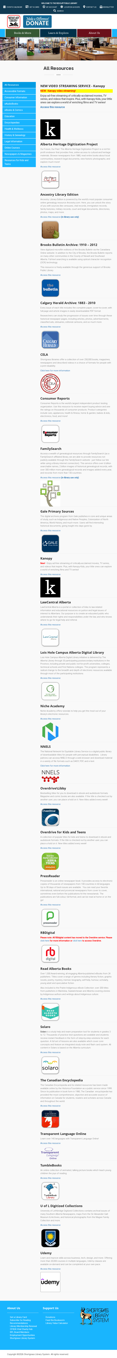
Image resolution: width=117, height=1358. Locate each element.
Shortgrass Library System (22, 1338)
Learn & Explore (58, 33)
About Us (94, 33)
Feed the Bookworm (55, 1320)
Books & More (22, 33)
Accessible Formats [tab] (15, 91)
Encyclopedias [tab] (12, 122)
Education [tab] (10, 116)
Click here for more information (55, 370)
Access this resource (50, 166)
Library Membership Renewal (23, 1326)
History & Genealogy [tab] (15, 135)
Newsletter (108, 7)
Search (60, 11)
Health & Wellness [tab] (14, 129)
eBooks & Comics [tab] (14, 110)
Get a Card (34, 7)
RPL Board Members (19, 1332)
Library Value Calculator (57, 1323)
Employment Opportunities (22, 1335)
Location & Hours (72, 7)
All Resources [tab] (12, 85)
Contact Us (91, 7)
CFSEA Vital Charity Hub (21, 1329)
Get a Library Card (18, 1317)
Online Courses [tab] (12, 147)
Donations (50, 1317)
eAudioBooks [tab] (11, 103)
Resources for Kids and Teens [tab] (16, 162)
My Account (51, 7)
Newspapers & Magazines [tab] (18, 154)
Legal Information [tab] (13, 141)
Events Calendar (14, 7)
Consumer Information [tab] (16, 97)
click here (44, 940)
